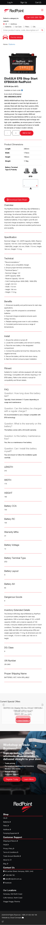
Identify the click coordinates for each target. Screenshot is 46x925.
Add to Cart (27, 133)
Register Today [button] (12, 779)
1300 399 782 (10, 875)
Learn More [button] (28, 779)
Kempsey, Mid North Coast (12, 894)
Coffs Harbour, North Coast (12, 898)
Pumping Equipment (10, 833)
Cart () (38, 2)
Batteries (8, 27)
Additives (14, 24)
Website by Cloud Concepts (12, 917)
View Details (23, 720)
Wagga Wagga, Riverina (11, 901)
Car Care (18, 27)
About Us (6, 860)
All (6, 24)
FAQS (5, 845)
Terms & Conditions (10, 852)
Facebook (8, 883)
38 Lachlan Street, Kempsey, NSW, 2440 (19, 871)
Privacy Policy (8, 848)
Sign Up (23, 2)
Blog (5, 864)
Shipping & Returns (10, 841)
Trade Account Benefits (11, 856)
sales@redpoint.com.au (13, 879)
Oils (34, 27)
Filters (27, 27)
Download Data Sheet (17, 200)
